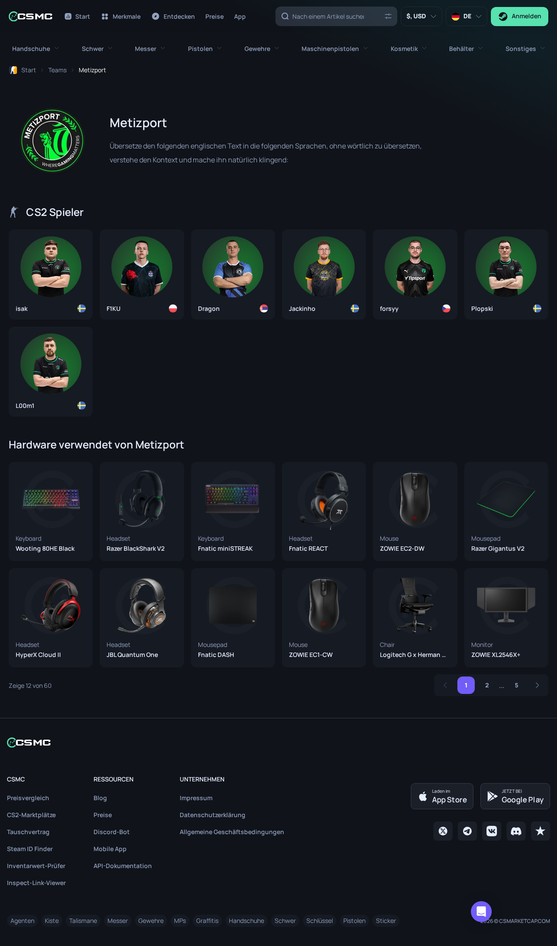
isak (21, 309)
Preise (103, 815)
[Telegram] (467, 831)
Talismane (83, 920)
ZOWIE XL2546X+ (495, 655)
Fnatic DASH (216, 655)
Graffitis (207, 920)
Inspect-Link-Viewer (36, 883)
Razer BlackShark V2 (135, 548)
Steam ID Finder (30, 849)
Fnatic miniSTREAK (225, 548)
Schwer (285, 920)
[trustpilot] (540, 831)
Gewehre (151, 920)
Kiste (52, 920)
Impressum (196, 798)
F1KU (114, 309)
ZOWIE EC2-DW (402, 548)
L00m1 (25, 406)
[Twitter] (443, 831)
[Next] (537, 685)
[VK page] (491, 831)
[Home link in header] (30, 16)
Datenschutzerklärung (212, 815)
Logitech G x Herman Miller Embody (415, 655)
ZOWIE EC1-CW (310, 655)
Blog (100, 798)
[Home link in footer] (278, 742)
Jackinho (302, 309)
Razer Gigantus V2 (497, 548)
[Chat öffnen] (481, 911)
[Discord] (516, 831)
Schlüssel (319, 920)
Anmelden (526, 16)
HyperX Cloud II (38, 655)
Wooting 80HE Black (45, 548)
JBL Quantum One (132, 655)
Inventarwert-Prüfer (36, 866)
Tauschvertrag (28, 832)
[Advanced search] (388, 16)
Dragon (209, 309)
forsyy (389, 309)
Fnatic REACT (308, 548)
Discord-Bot (112, 832)
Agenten (22, 920)
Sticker (386, 920)
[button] (35, 48)
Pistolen (354, 920)
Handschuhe (246, 920)
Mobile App (110, 849)
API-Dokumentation (123, 866)
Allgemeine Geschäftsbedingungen (232, 832)
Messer (117, 920)
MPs (180, 920)
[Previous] (445, 685)
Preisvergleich (28, 798)
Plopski (482, 309)
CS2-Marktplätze (31, 815)
